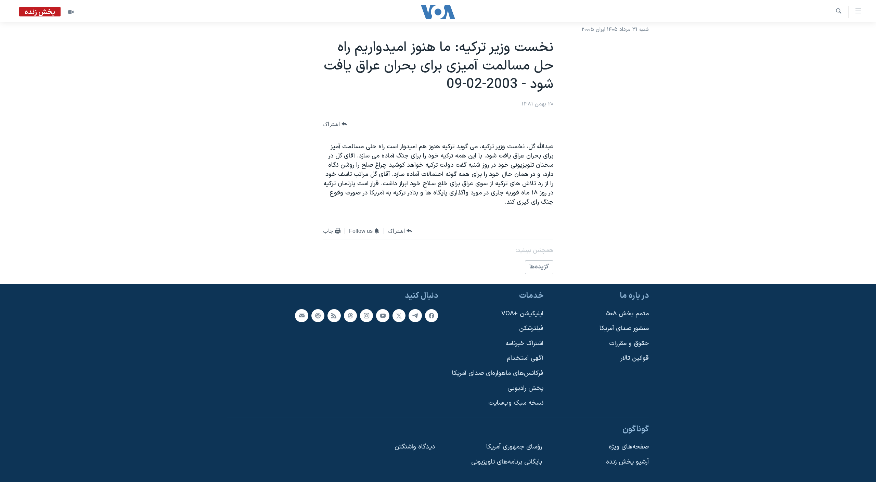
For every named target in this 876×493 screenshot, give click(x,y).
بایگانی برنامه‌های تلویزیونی (506, 462)
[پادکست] (317, 315)
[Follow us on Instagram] (366, 315)
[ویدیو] (71, 12)
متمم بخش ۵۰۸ (627, 313)
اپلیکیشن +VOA (522, 313)
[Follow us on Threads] (350, 315)
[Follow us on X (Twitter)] (398, 315)
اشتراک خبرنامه (524, 343)
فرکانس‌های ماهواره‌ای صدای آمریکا (497, 373)
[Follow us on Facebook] (431, 315)
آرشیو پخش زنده (627, 462)
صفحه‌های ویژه (629, 447)
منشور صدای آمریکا (624, 328)
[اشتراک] (301, 315)
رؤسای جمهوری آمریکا (514, 447)
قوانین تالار (634, 358)
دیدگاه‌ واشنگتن (415, 447)
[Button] (335, 124)
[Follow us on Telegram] (415, 315)
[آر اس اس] (333, 315)
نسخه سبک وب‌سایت (515, 403)
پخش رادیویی (525, 388)
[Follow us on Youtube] (382, 315)
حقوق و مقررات (629, 343)
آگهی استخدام (525, 358)
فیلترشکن (531, 328)
